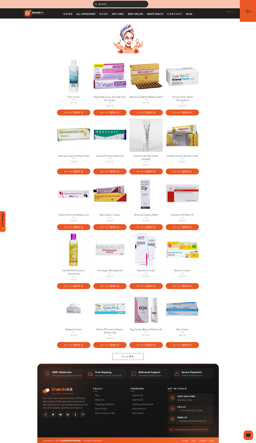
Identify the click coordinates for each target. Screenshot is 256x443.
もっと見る (128, 356)
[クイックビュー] (73, 76)
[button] (250, 11)
